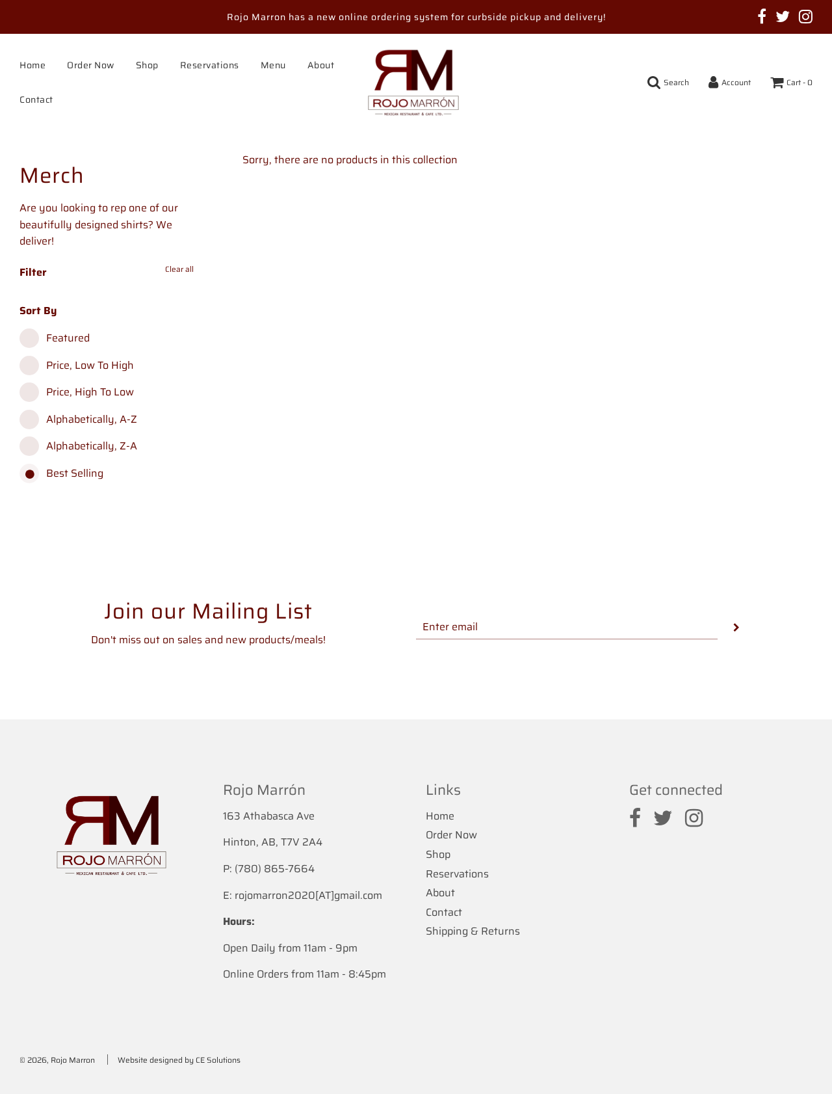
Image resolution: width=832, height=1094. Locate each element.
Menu (273, 65)
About (321, 65)
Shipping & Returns (473, 931)
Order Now (90, 65)
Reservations (209, 65)
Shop (147, 65)
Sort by (38, 310)
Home (33, 65)
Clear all (179, 269)
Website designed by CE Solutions (179, 1060)
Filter (33, 272)
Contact (36, 99)
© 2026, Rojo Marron (57, 1060)
